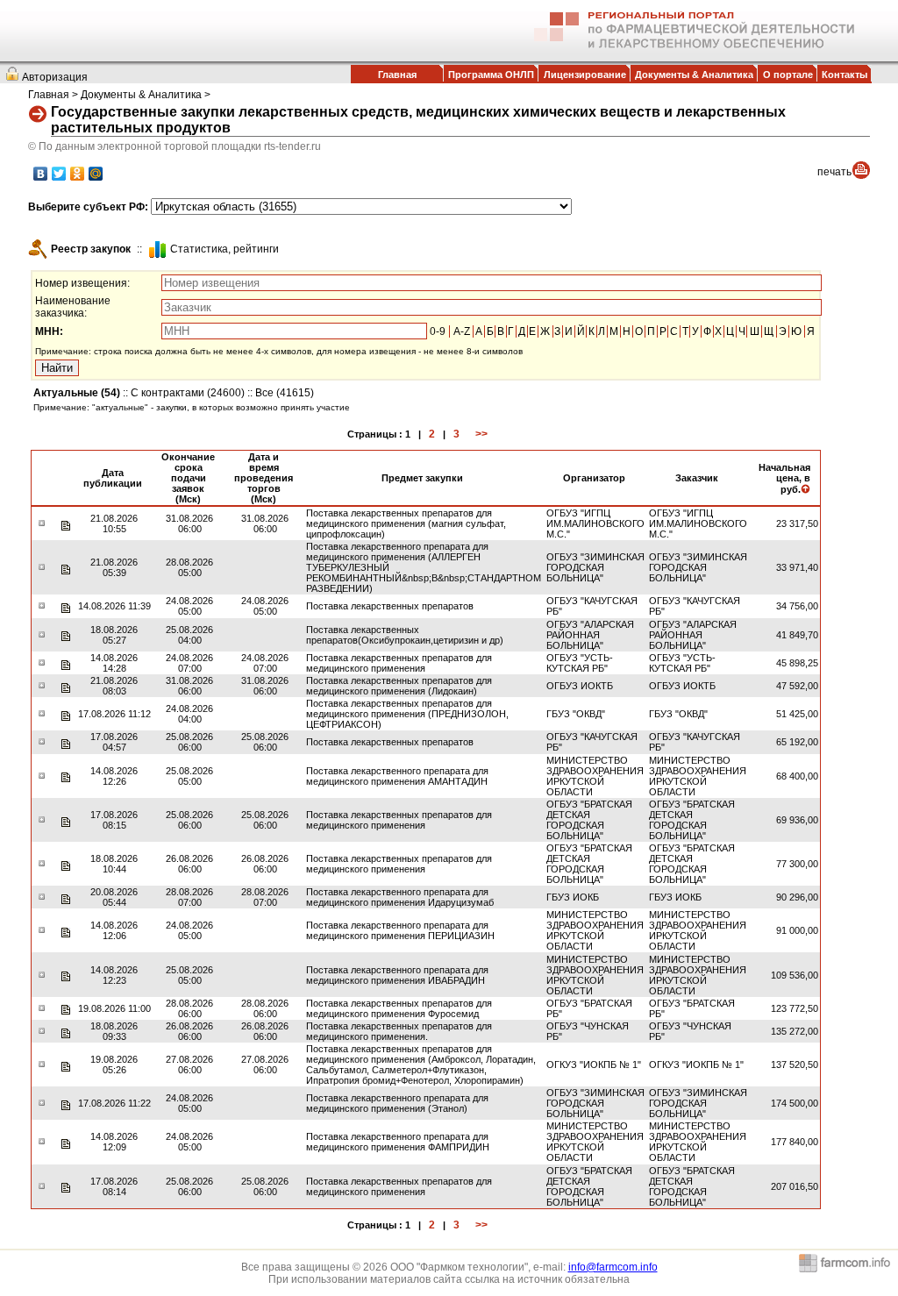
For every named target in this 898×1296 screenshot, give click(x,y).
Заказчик (696, 478)
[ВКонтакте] (41, 173)
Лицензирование (585, 74)
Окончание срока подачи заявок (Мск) (188, 478)
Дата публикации (112, 477)
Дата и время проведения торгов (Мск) (263, 478)
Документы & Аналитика (694, 74)
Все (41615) (284, 393)
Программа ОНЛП (491, 74)
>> (481, 434)
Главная (397, 74)
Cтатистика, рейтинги (224, 249)
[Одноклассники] (77, 173)
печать (834, 172)
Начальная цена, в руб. (784, 478)
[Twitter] (59, 173)
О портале (788, 74)
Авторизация (55, 77)
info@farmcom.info (613, 1267)
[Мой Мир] (96, 173)
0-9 (437, 331)
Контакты (844, 74)
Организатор (594, 478)
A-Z (461, 331)
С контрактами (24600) (188, 393)
